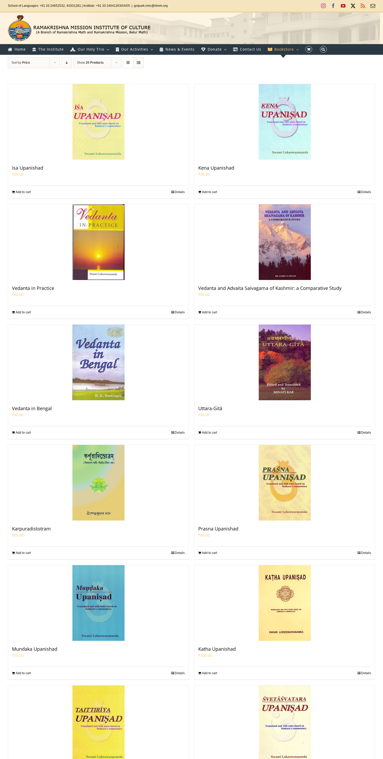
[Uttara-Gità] (284, 362)
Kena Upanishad (216, 168)
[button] (323, 49)
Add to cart (23, 192)
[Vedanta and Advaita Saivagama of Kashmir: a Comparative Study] (284, 242)
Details (180, 192)
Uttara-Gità (210, 408)
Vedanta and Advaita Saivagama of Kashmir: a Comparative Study (270, 288)
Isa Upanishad (27, 168)
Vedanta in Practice (33, 288)
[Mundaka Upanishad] (98, 603)
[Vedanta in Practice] (98, 242)
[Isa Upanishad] (98, 122)
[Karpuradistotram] (98, 483)
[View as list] (138, 63)
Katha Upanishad (217, 649)
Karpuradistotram (31, 528)
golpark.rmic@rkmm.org (151, 6)
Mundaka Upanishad (34, 649)
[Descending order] (66, 62)
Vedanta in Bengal (32, 408)
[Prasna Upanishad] (284, 483)
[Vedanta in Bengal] (98, 362)
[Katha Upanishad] (284, 603)
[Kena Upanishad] (284, 122)
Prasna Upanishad (218, 528)
